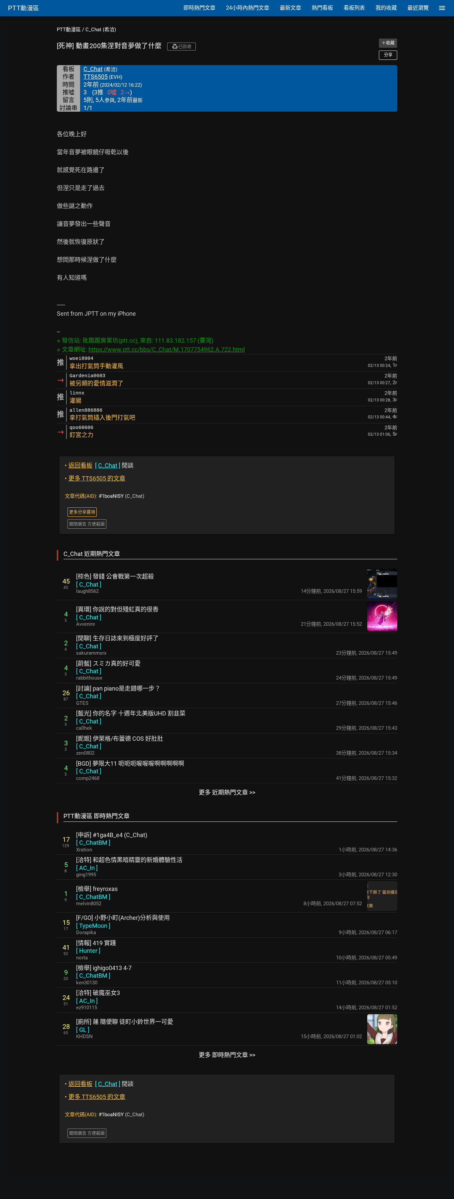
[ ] (88, 584)
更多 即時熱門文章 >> (227, 1054)
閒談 (99, 465)
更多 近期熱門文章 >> (227, 792)
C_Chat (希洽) (100, 30)
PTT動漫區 (69, 30)
